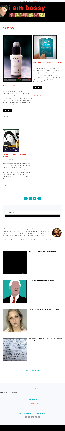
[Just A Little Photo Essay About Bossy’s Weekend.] (15, 263)
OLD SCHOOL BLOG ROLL (36, 1)
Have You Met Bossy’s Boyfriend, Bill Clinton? (41, 280)
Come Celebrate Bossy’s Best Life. (47, 62)
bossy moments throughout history (48, 93)
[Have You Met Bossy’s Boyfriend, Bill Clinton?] (15, 292)
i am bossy (22, 11)
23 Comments (6, 120)
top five (41, 95)
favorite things (13, 116)
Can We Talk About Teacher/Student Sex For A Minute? (44, 309)
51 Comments (6, 188)
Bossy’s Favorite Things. (13, 85)
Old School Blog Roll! (32, 403)
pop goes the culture (15, 185)
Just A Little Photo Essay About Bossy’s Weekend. (43, 251)
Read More (8, 110)
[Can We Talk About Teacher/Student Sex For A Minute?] (15, 321)
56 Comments (36, 98)
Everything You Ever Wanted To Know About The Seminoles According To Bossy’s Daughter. (45, 339)
